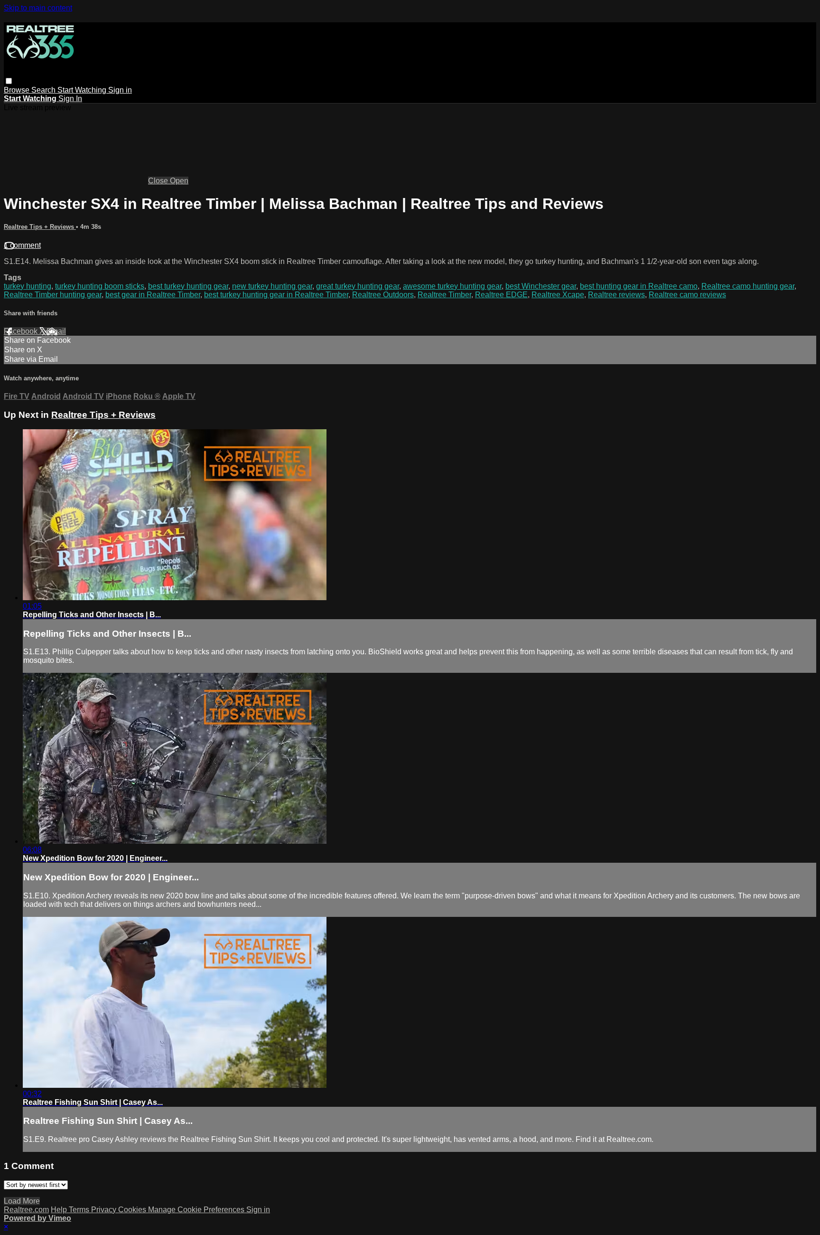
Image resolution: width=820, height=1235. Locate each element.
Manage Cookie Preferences (197, 1210)
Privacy (104, 1210)
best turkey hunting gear (188, 286)
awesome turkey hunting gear (452, 286)
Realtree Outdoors (383, 295)
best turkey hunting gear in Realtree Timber (276, 295)
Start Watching (82, 90)
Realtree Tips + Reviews (40, 226)
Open (179, 181)
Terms (80, 1210)
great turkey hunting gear (357, 286)
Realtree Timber (444, 295)
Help (60, 1210)
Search (44, 90)
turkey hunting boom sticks (99, 286)
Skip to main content (38, 8)
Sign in (120, 90)
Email (56, 331)
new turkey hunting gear (272, 286)
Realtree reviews (616, 295)
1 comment (22, 245)
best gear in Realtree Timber (152, 295)
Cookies (133, 1210)
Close (159, 181)
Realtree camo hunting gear (747, 286)
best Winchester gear (540, 286)
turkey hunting (27, 286)
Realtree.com (26, 1210)
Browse (17, 90)
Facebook (21, 331)
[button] (9, 81)
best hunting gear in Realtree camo (639, 286)
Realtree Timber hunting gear (53, 295)
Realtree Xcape (557, 295)
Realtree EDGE (501, 295)
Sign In (70, 98)
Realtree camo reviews (687, 295)
